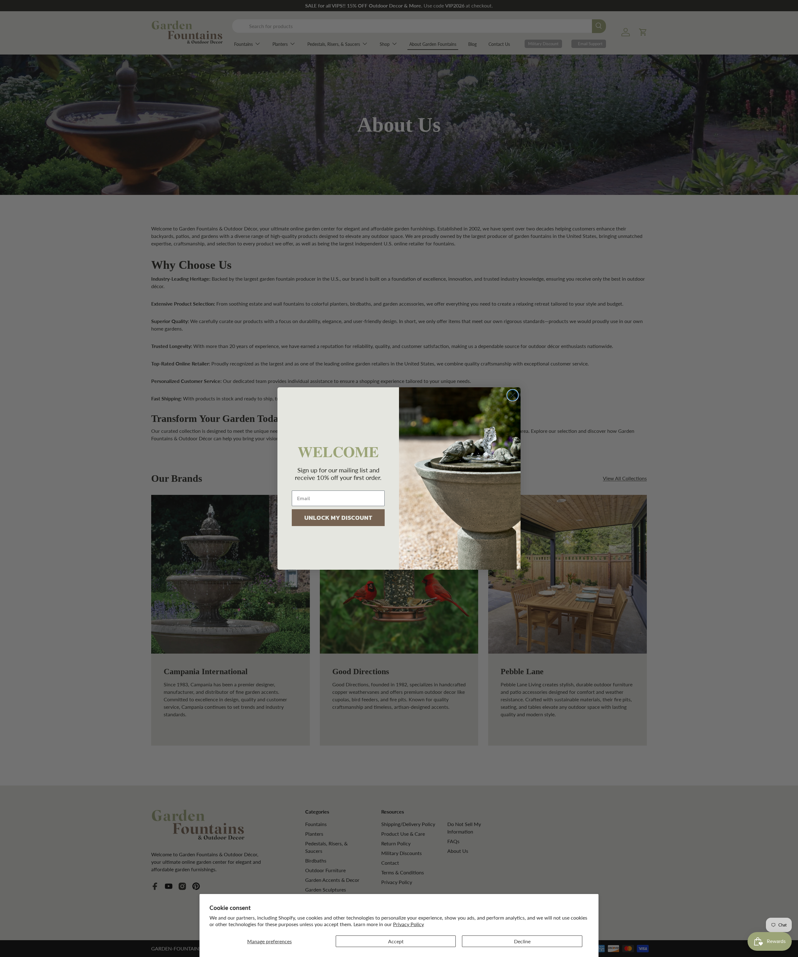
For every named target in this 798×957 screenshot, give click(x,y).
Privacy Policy (408, 924)
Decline (522, 941)
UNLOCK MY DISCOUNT (338, 517)
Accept (396, 941)
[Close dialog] (512, 395)
